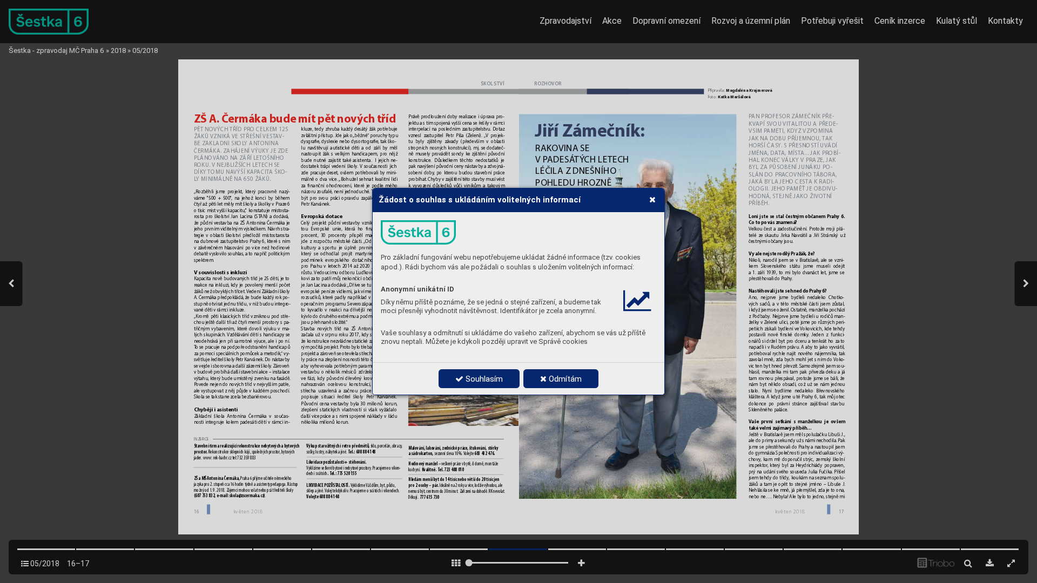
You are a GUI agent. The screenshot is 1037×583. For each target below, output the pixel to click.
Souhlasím (483, 379)
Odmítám (564, 379)
